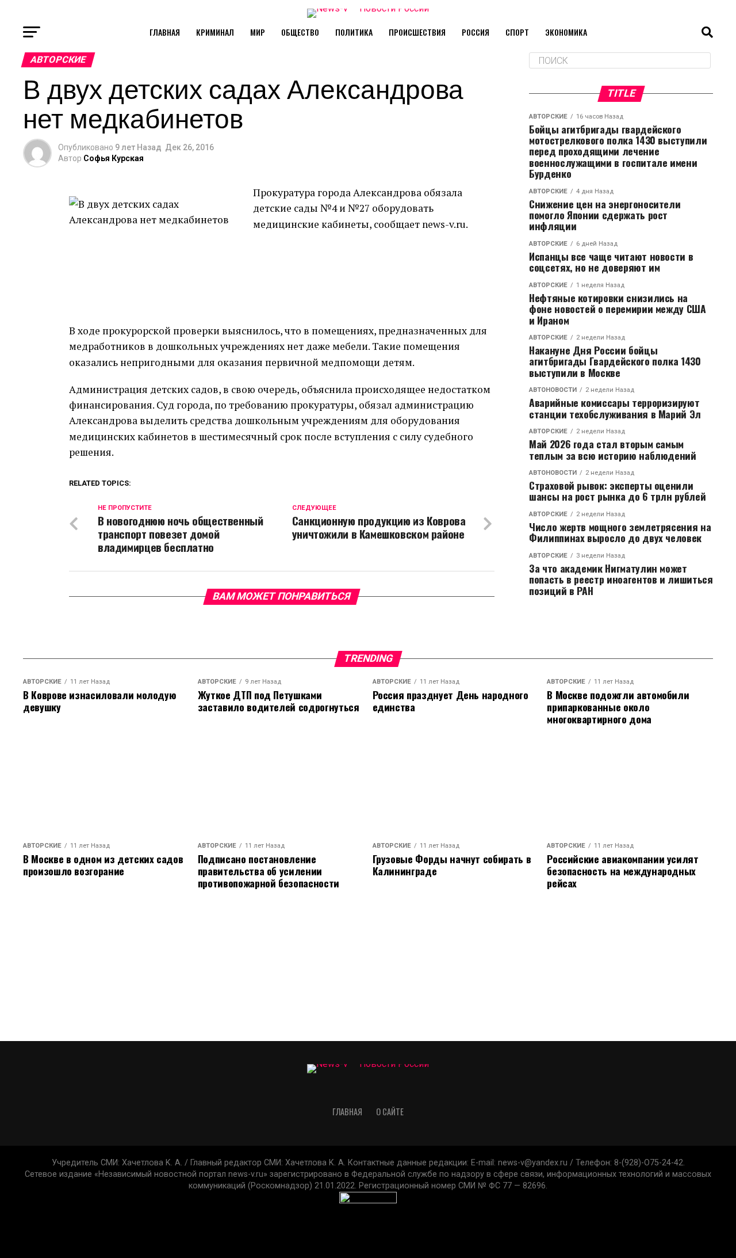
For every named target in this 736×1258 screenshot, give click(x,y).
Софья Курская (113, 158)
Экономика (566, 32)
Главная (165, 32)
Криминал (215, 32)
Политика (354, 32)
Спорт (517, 32)
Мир (257, 32)
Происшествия (417, 32)
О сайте (390, 1111)
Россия (475, 32)
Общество (300, 32)
